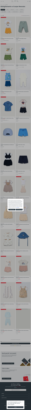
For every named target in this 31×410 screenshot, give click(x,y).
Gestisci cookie (12, 209)
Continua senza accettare (22, 199)
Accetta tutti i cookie (19, 209)
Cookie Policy (17, 207)
